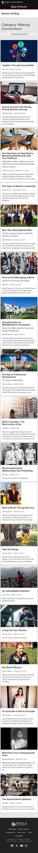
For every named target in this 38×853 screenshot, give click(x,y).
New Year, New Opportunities (17, 230)
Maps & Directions (24, 829)
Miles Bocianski (7, 113)
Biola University (14, 2)
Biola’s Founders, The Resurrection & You (13, 423)
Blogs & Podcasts (19, 7)
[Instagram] (26, 845)
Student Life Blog (10, 13)
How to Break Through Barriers (18, 507)
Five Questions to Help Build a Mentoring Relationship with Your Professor (17, 156)
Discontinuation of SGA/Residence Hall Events (16, 323)
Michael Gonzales (8, 759)
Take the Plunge (10, 549)
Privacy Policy (21, 832)
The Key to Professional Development (14, 375)
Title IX (30, 832)
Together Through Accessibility (18, 65)
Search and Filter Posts (20, 34)
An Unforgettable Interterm (16, 591)
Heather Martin (7, 240)
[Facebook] (12, 845)
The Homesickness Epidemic (17, 799)
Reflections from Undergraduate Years (18, 754)
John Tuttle (5, 595)
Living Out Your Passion (14, 630)
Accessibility (19, 836)
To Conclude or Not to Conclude (18, 711)
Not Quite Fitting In (12, 667)
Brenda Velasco (7, 334)
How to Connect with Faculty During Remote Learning (17, 108)
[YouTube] (21, 845)
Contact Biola (13, 829)
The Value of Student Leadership (18, 186)
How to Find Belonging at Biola (18, 277)
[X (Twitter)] (16, 845)
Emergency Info (10, 832)
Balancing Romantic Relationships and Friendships (17, 469)
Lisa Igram (5, 428)
